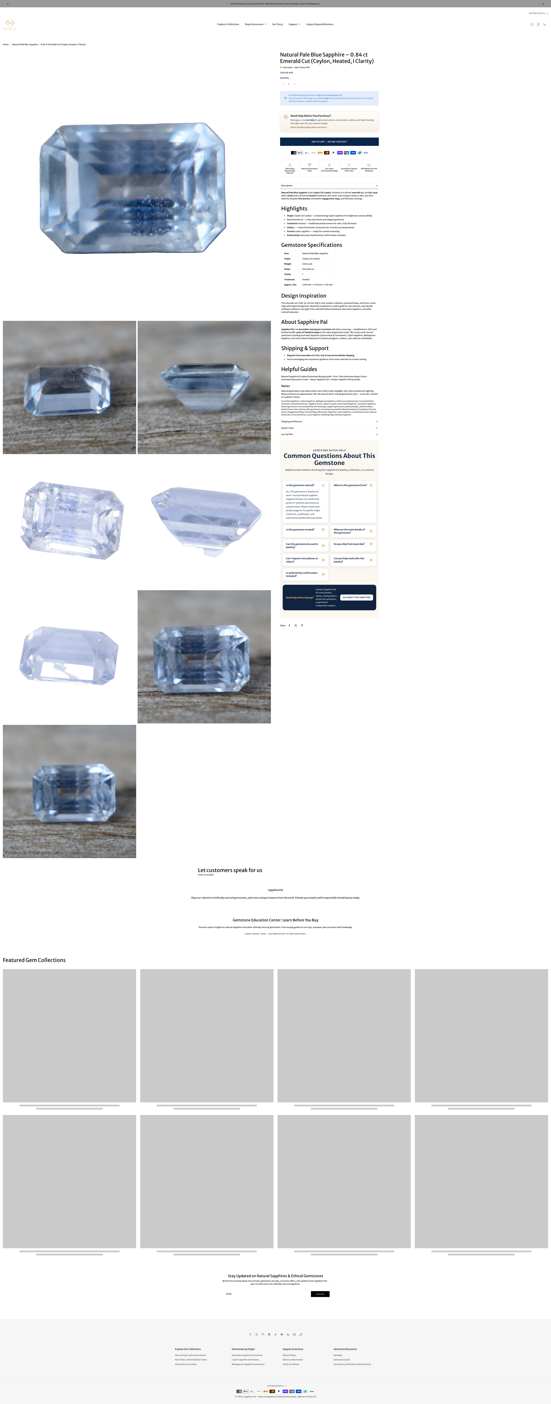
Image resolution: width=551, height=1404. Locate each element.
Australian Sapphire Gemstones (247, 1355)
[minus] (283, 84)
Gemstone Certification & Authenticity (352, 1364)
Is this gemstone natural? (300, 485)
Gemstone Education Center (295, 379)
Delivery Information (293, 1359)
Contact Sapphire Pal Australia (345, 379)
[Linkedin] (288, 1334)
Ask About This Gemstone (357, 597)
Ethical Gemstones (287, 1396)
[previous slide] (7, 3)
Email (228, 1294)
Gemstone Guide (342, 1359)
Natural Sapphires (267, 1396)
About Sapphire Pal (319, 379)
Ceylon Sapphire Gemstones (245, 1359)
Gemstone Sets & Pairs (186, 1364)
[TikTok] (275, 1334)
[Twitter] (256, 1334)
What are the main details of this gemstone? (349, 531)
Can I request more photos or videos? (302, 560)
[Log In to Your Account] (538, 24)
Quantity (284, 78)
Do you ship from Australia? (349, 544)
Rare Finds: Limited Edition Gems (191, 1359)
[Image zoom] (137, 185)
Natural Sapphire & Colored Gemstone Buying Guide (306, 376)
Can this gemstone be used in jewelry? (302, 546)
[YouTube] (282, 1334)
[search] (532, 24)
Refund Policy (289, 1355)
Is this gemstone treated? (300, 529)
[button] (329, 142)
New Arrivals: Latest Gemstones (190, 1355)
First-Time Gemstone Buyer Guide (349, 376)
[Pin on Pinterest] (302, 625)
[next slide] (543, 3)
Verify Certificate (291, 1364)
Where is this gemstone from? (350, 485)
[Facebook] (250, 1334)
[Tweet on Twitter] (296, 625)
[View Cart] (544, 24)
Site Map (338, 1355)
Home (6, 44)
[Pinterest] (263, 1334)
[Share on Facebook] (289, 625)
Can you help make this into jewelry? (349, 560)
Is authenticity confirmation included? (302, 574)
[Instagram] (269, 1334)
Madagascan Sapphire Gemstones (248, 1364)
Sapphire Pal (250, 1396)
